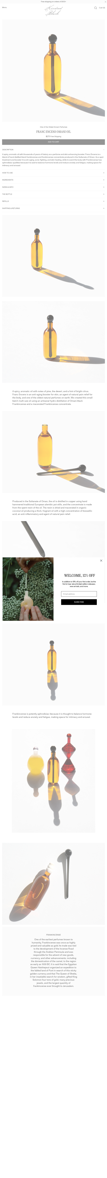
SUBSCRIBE (79, 602)
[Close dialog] (101, 560)
